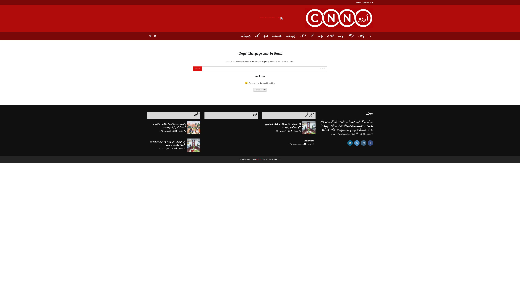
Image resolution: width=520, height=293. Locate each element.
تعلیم (312, 36)
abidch (296, 131)
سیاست (320, 36)
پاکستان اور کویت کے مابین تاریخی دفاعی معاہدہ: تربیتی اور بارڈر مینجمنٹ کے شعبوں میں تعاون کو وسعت (169, 126)
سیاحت (341, 36)
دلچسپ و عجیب (291, 36)
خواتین (303, 36)
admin (310, 144)
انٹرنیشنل (351, 36)
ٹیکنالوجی (330, 36)
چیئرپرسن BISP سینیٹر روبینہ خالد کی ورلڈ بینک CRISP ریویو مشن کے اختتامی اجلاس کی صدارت (283, 126)
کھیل (257, 36)
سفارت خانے (277, 36)
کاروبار (265, 36)
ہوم (369, 36)
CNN (258, 159)
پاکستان (361, 36)
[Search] (150, 36)
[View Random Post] (155, 36)
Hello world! (309, 140)
